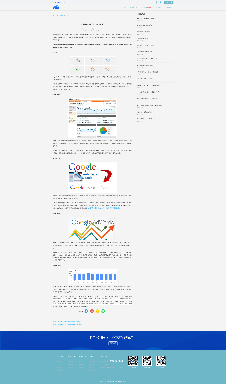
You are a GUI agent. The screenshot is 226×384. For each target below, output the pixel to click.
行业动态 (70, 361)
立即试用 (113, 343)
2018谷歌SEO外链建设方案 (144, 25)
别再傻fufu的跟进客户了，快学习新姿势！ (148, 85)
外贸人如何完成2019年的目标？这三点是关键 (149, 105)
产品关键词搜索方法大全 (144, 38)
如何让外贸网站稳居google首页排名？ (147, 98)
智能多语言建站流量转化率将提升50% (69, 321)
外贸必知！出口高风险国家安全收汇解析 (70, 324)
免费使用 (168, 2)
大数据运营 (59, 370)
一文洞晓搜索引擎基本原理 (144, 52)
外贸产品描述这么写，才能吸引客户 (147, 58)
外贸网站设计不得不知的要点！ (145, 65)
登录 (159, 2)
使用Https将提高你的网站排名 (145, 112)
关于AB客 (168, 7)
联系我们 (92, 364)
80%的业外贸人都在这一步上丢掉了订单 (148, 92)
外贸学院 (70, 364)
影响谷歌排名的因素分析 (144, 31)
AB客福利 (70, 367)
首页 (125, 7)
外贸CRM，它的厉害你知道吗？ (146, 78)
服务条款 (92, 367)
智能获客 (58, 361)
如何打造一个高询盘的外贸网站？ (146, 45)
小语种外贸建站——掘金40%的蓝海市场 (148, 72)
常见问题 (81, 367)
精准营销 (58, 367)
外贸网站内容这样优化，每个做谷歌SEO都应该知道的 (104, 208)
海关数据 (144, 7)
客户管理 (58, 364)
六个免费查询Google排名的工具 (146, 118)
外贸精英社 (158, 7)
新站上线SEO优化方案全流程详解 (146, 18)
